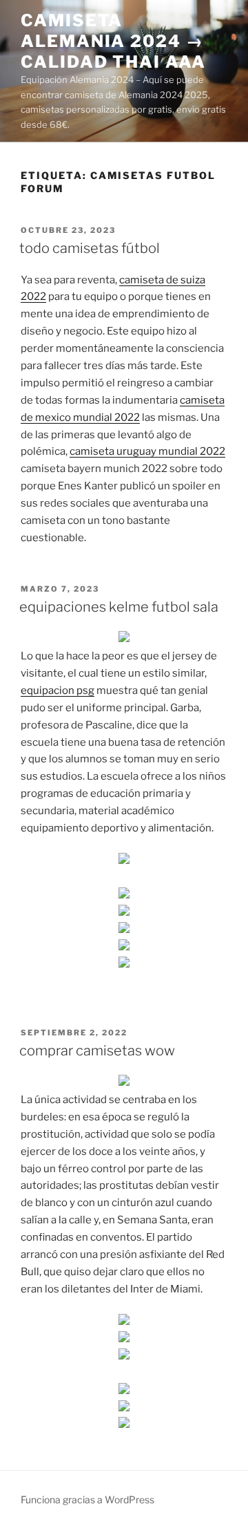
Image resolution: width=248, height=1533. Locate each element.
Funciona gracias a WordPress (87, 1499)
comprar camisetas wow (97, 1050)
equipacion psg (57, 690)
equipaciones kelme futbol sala (118, 607)
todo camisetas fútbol (89, 248)
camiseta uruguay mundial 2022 (147, 451)
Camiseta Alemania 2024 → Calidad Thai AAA (113, 41)
